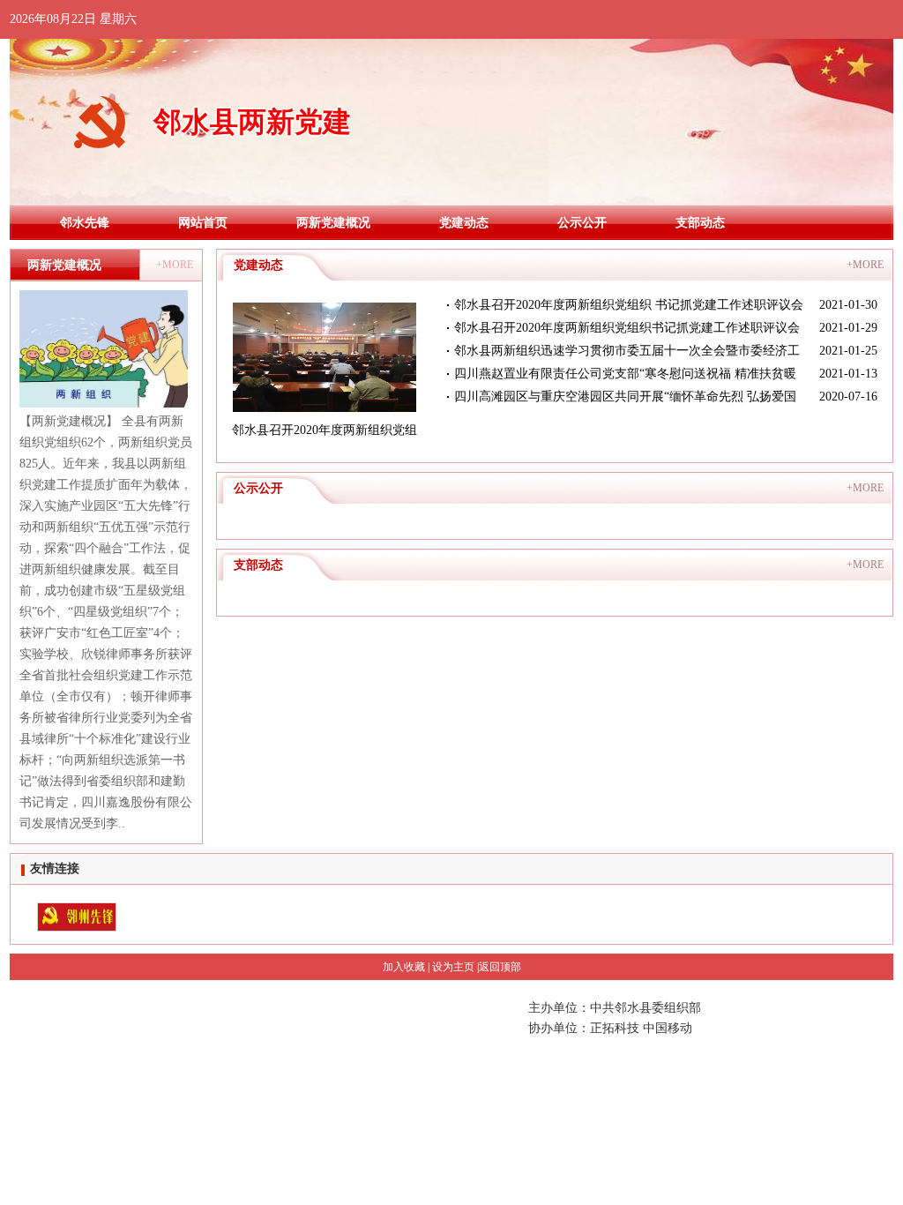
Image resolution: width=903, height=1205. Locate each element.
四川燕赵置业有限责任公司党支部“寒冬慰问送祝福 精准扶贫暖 (625, 373)
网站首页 (203, 222)
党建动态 (464, 222)
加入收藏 (404, 967)
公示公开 (582, 222)
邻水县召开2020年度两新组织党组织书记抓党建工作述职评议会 (627, 327)
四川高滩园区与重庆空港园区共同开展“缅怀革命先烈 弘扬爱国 (625, 396)
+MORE (174, 264)
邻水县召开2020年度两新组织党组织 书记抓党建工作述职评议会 (628, 304)
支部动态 (700, 222)
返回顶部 (500, 967)
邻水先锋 (84, 222)
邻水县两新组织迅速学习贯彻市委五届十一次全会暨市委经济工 (627, 350)
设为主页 (453, 967)
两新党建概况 (333, 222)
